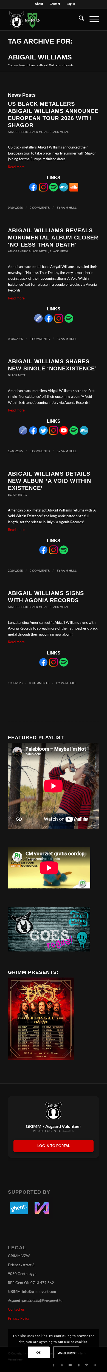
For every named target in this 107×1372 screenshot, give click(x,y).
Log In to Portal (53, 1146)
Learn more (66, 1352)
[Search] (78, 19)
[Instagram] (43, 190)
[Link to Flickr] (95, 1365)
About (39, 3)
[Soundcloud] (73, 190)
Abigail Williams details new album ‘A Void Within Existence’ (49, 481)
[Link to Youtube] (70, 1365)
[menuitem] (39, 4)
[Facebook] (33, 190)
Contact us (16, 1309)
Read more (16, 167)
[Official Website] (38, 322)
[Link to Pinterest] (87, 1365)
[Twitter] (43, 434)
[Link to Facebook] (54, 1365)
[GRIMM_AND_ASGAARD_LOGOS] (44, 19)
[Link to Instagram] (78, 1365)
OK (38, 1352)
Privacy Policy (19, 1318)
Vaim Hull (69, 207)
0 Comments (40, 207)
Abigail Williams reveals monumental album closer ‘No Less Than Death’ (53, 237)
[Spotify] (53, 190)
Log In (71, 3)
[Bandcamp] (63, 190)
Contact (55, 3)
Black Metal (59, 131)
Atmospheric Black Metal (28, 131)
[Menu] (91, 19)
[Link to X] (62, 1365)
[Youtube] (63, 434)
